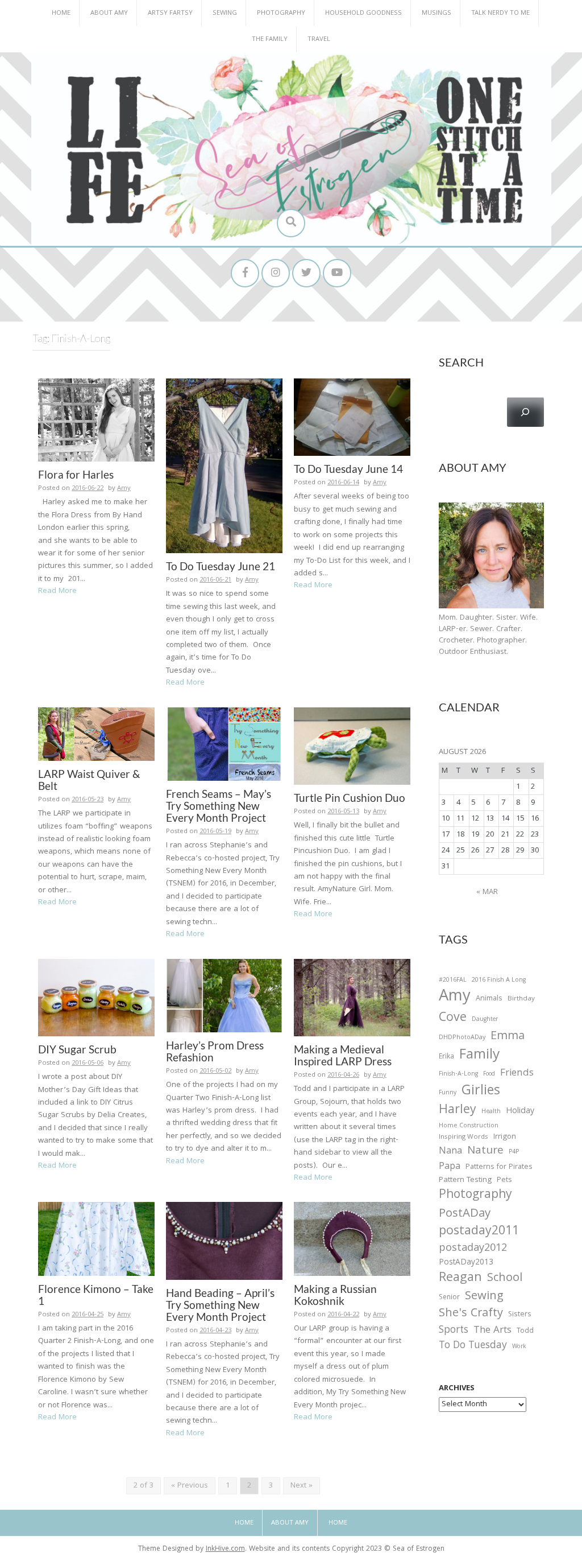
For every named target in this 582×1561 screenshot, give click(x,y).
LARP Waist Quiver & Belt (89, 779)
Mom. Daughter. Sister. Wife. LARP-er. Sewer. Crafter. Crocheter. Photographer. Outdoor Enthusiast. (488, 635)
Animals (489, 999)
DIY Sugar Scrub (77, 1049)
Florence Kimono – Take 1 (95, 1294)
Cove (453, 1019)
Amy (124, 488)
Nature (485, 1151)
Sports (453, 1330)
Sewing (225, 13)
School (504, 1279)
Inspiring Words (463, 1137)
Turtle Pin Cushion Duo (349, 797)
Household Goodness (363, 13)
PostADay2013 (466, 1263)
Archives (457, 1388)
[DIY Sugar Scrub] (96, 997)
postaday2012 (473, 1249)
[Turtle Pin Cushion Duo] (352, 746)
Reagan (460, 1278)
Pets (504, 1181)
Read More (57, 591)
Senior (449, 1298)
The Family (270, 39)
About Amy (109, 13)
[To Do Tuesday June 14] (352, 417)
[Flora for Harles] (96, 420)
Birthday (521, 999)
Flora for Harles (76, 474)
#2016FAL (453, 980)
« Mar (487, 892)
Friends (517, 1073)
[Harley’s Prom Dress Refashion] (224, 996)
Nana (450, 1151)
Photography (281, 13)
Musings (436, 13)
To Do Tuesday (473, 1346)
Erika (446, 1057)
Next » (301, 1486)
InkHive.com (225, 1549)
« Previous (189, 1486)
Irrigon (504, 1137)
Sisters (519, 1314)
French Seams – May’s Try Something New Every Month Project (218, 805)
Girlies (481, 1092)
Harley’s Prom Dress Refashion (215, 1051)
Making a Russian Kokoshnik (335, 1294)
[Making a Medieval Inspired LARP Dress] (352, 997)
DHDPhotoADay (462, 1038)
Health (491, 1112)
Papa (449, 1167)
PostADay (464, 1214)
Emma (507, 1036)
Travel (318, 39)
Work (519, 1347)
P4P (514, 1152)
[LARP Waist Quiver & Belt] (96, 734)
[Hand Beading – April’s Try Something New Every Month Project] (224, 1241)
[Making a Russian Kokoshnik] (352, 1239)
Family (479, 1055)
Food (489, 1074)
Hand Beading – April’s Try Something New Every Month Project (220, 1304)
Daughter (485, 1020)
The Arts (492, 1331)
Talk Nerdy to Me (500, 13)
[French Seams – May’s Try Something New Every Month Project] (224, 744)
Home (61, 13)
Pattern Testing (465, 1181)
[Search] (525, 412)
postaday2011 (479, 1232)
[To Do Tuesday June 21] (224, 466)
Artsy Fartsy (170, 13)
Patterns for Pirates (499, 1167)
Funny (447, 1093)
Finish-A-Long (458, 1074)
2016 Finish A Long (499, 980)
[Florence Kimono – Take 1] (96, 1239)
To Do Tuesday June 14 (348, 468)
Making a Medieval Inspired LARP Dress (343, 1055)
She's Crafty (471, 1314)
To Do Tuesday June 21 (220, 565)
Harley (457, 1111)
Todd (525, 1332)
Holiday (520, 1112)
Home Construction (468, 1126)
